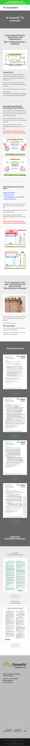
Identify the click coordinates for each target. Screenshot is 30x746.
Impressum (7, 731)
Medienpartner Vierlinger (18, 743)
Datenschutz (17, 731)
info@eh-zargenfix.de (8, 680)
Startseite (9, 730)
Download (15, 393)
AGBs (25, 731)
